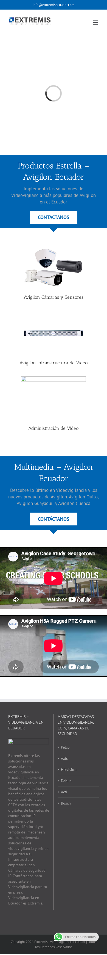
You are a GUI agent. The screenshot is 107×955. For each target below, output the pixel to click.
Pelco (65, 747)
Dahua (66, 780)
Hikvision (69, 769)
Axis (64, 758)
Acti (64, 792)
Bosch (66, 803)
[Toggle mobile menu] (96, 22)
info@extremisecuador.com (54, 4)
